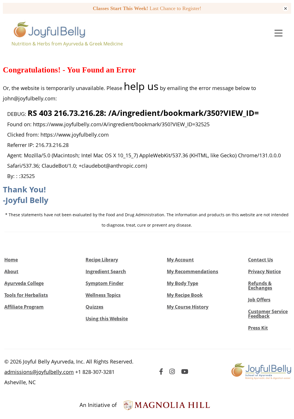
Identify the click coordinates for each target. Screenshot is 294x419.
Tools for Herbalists (26, 295)
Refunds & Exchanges (260, 285)
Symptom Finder (104, 283)
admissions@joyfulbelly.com (39, 371)
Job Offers (259, 299)
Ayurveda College (24, 283)
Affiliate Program (24, 307)
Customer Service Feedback (268, 313)
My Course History (187, 307)
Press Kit (258, 328)
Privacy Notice (264, 271)
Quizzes (94, 307)
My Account (180, 260)
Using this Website (107, 318)
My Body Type (182, 283)
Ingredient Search (106, 271)
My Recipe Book (185, 295)
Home (11, 260)
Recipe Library (102, 260)
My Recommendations (192, 271)
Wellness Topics (103, 295)
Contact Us (260, 260)
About (11, 271)
